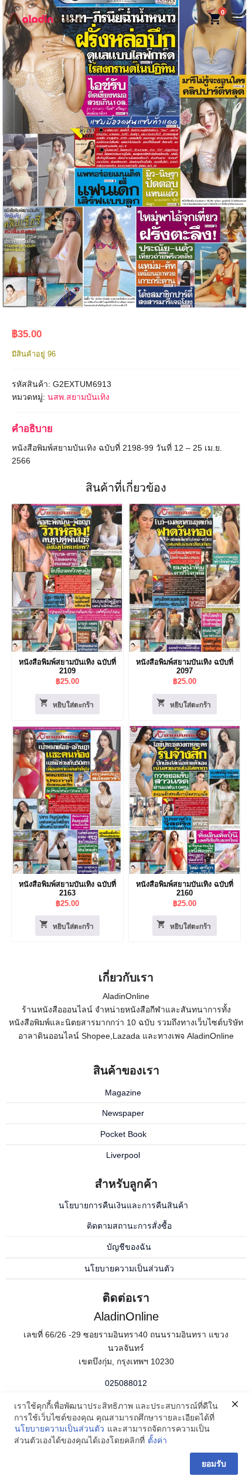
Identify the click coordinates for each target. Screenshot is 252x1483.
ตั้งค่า (157, 1440)
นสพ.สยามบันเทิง (78, 397)
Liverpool (123, 1155)
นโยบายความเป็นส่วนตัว (129, 1268)
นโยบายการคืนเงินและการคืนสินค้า (123, 1205)
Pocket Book (123, 1134)
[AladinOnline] (44, 18)
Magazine (123, 1092)
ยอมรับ (214, 1463)
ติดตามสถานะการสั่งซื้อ (129, 1225)
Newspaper (123, 1113)
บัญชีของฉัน (129, 1247)
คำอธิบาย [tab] (32, 428)
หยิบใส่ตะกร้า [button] (73, 705)
